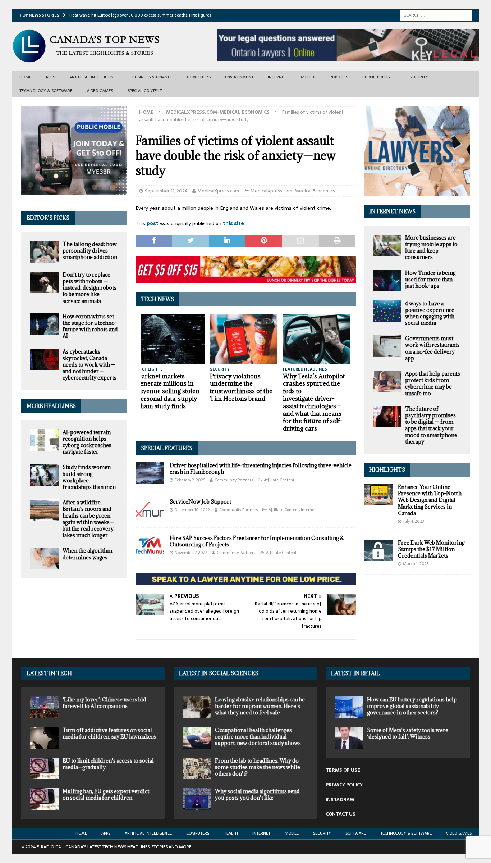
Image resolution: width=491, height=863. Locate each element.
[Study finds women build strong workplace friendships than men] (44, 475)
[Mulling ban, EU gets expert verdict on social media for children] (44, 799)
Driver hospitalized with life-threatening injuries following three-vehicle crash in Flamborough (261, 468)
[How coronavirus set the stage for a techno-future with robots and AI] (44, 324)
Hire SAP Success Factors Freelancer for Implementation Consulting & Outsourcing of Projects (257, 541)
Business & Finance (152, 77)
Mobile (308, 77)
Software (355, 833)
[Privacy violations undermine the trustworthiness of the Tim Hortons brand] (243, 339)
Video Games (100, 90)
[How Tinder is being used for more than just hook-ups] (387, 280)
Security (418, 77)
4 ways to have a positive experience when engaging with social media (429, 313)
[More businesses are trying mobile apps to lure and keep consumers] (387, 245)
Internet (277, 77)
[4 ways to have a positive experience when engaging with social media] (387, 311)
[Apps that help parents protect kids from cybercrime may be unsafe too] (387, 381)
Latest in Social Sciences (218, 673)
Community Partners (234, 480)
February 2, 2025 (190, 480)
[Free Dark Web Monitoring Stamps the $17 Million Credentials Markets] (378, 550)
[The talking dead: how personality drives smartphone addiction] (44, 252)
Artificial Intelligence (93, 77)
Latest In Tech (49, 673)
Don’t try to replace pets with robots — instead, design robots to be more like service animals (89, 287)
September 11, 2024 (166, 191)
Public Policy (376, 77)
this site (233, 223)
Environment (239, 77)
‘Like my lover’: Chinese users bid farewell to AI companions (104, 702)
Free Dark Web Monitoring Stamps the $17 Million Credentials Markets (431, 549)
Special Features (166, 448)
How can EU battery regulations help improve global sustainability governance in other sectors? (412, 706)
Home (25, 77)
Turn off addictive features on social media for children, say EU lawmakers (109, 733)
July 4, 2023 (413, 521)
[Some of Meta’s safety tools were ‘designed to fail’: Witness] (349, 738)
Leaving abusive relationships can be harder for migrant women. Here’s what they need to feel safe (260, 706)
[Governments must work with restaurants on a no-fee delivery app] (387, 346)
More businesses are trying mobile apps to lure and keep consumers (431, 247)
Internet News (392, 211)
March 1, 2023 (416, 563)
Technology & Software (45, 90)
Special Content (145, 90)
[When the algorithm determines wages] (44, 558)
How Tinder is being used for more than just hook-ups (430, 279)
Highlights (387, 469)
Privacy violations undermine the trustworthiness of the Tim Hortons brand (241, 387)
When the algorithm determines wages (87, 553)
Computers (199, 77)
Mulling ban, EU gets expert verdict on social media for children (106, 794)
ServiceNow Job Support (200, 501)
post (153, 223)
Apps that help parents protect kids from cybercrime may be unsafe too (432, 383)
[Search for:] (436, 15)
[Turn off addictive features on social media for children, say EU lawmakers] (44, 738)
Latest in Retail (355, 673)
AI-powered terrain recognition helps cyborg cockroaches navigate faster (87, 442)
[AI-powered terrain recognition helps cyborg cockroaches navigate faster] (44, 440)
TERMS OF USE (343, 770)
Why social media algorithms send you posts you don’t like (257, 794)
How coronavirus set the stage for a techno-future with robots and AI (90, 326)
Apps (50, 77)
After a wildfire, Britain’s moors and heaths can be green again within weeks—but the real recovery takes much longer (88, 519)
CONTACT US (340, 814)
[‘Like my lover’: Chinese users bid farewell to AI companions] (44, 707)
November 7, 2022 (191, 552)
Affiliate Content (279, 480)
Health (231, 833)
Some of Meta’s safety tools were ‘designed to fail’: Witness (407, 733)
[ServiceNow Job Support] (150, 509)
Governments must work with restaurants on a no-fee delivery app (432, 348)
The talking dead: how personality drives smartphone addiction (90, 250)
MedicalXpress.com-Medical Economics (293, 191)
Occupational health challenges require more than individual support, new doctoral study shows (258, 736)
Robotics (339, 77)
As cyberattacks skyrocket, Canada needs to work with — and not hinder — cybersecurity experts (89, 364)
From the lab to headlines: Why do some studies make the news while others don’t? (257, 767)
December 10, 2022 (192, 510)
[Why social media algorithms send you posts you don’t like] (197, 799)
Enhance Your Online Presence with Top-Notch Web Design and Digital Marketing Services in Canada (430, 500)
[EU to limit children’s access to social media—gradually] (44, 768)
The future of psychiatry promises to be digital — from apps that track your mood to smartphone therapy (431, 425)
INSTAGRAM (340, 799)
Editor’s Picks (48, 217)
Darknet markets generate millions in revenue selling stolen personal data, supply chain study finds (168, 391)
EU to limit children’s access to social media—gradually (108, 764)
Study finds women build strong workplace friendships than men (89, 477)
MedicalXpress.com (218, 191)
